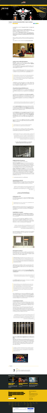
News (25, 5)
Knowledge (28, 405)
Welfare (12, 384)
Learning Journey (30, 404)
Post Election (19, 393)
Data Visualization (28, 403)
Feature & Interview (25, 403)
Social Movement (24, 383)
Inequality (22, 392)
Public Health (10, 384)
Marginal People (13, 383)
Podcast (36, 5)
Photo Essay (34, 403)
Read (27, 5)
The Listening (19, 394)
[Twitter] (30, 399)
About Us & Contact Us (32, 391)
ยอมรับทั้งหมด (30, 408)
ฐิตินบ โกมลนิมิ (18, 369)
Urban (26, 383)
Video (31, 5)
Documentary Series (31, 406)
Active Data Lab (11, 392)
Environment (21, 5)
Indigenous (18, 392)
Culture (15, 405)
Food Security (13, 405)
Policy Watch (14, 393)
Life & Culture (17, 5)
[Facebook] (29, 399)
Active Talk (37, 403)
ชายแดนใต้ (22, 394)
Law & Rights (16, 23)
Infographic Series (28, 406)
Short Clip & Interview (31, 403)
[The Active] (23, 2)
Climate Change (18, 404)
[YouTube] (32, 399)
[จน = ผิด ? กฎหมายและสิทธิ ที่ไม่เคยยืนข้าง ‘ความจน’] (23, 380)
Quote (24, 404)
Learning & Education (12, 406)
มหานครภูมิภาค (10, 395)
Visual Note (28, 404)
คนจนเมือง (22, 384)
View (33, 5)
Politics (33, 383)
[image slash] (24, 5)
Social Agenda (13, 5)
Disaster (18, 403)
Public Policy (9, 5)
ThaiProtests (14, 394)
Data (29, 5)
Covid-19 (13, 23)
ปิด (30, 411)
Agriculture (19, 405)
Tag (8, 391)
